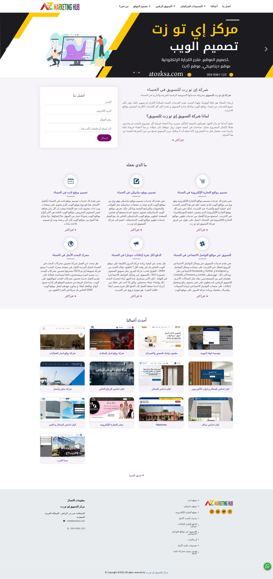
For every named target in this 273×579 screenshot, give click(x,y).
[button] (7, 49)
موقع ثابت (192, 500)
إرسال (104, 138)
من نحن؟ (124, 6)
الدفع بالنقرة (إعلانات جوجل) (187, 525)
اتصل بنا (226, 6)
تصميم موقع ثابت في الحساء (71, 192)
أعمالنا (214, 6)
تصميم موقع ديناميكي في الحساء (136, 192)
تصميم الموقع (140, 6)
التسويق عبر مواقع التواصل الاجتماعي (184, 532)
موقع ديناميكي (190, 506)
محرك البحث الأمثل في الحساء (70, 255)
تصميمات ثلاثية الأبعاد (187, 545)
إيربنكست (192, 539)
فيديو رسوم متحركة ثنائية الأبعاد (185, 552)
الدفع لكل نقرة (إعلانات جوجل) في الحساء (136, 255)
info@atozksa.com (76, 520)
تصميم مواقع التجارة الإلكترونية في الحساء (202, 192)
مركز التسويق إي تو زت (157, 572)
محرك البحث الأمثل (188, 518)
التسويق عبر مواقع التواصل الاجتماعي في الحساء (202, 255)
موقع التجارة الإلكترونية (186, 512)
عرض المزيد (135, 475)
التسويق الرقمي (164, 6)
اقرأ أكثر (179, 140)
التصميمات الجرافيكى (191, 6)
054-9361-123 (78, 528)
